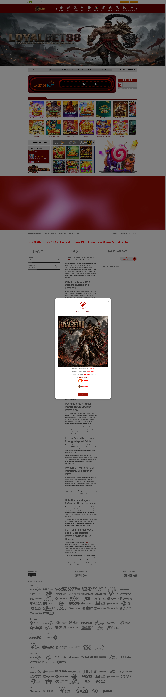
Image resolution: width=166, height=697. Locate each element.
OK (83, 394)
